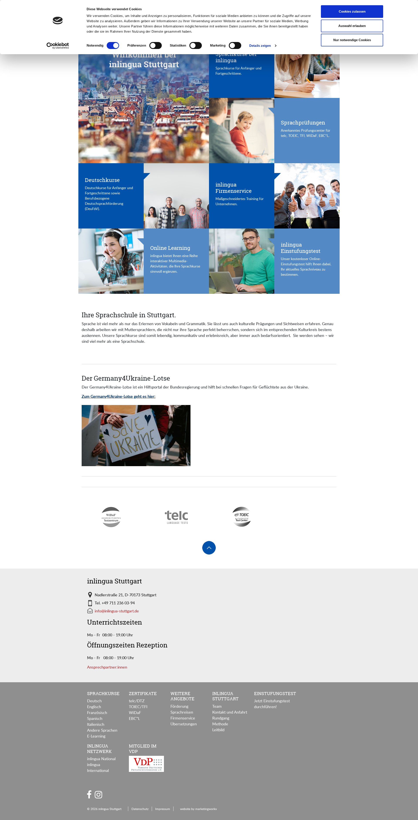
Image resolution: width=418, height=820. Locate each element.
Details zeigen (260, 45)
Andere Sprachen (102, 730)
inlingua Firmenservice (234, 188)
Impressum (162, 809)
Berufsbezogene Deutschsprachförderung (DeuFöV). (104, 203)
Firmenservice (182, 718)
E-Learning (96, 736)
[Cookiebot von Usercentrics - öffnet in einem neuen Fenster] (58, 45)
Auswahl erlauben (352, 26)
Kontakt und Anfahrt (229, 712)
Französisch (97, 712)
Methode (220, 723)
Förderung (179, 706)
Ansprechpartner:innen (107, 667)
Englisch (94, 706)
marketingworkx (206, 809)
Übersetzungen (183, 723)
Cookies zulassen (352, 11)
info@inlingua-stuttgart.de (117, 610)
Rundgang (220, 718)
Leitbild (218, 729)
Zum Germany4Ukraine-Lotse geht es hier (118, 396)
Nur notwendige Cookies (352, 40)
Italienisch (95, 724)
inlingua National (101, 758)
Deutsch (94, 700)
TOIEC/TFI (138, 706)
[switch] (155, 45)
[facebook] (89, 794)
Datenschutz (139, 809)
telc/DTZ (137, 700)
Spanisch (94, 718)
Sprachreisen (181, 712)
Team (217, 706)
